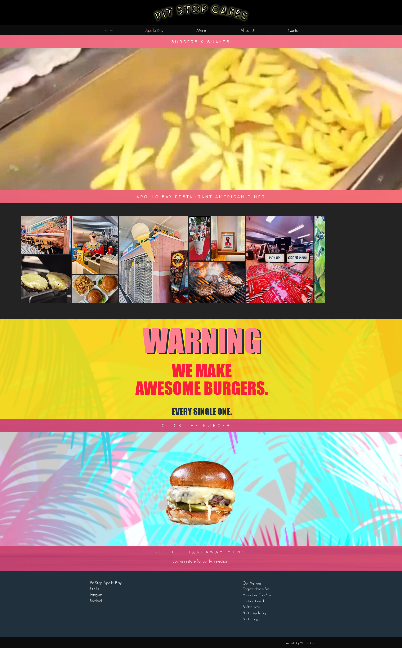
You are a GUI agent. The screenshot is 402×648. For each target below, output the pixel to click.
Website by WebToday (300, 643)
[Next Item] (317, 259)
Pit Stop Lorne (251, 607)
